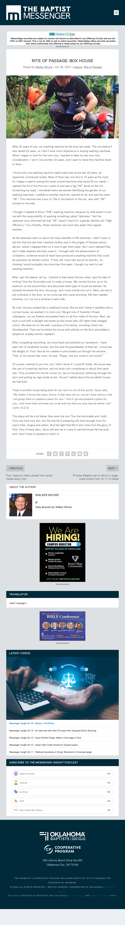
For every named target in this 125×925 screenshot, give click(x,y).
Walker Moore (44, 67)
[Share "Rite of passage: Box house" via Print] (86, 454)
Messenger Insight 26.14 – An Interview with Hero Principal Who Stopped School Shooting (52, 730)
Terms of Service (99, 896)
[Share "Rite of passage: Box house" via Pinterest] (67, 454)
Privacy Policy (76, 896)
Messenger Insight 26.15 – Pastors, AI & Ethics (31, 723)
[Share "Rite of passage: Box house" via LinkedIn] (74, 454)
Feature (77, 67)
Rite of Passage (93, 67)
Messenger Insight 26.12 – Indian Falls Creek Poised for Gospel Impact (43, 744)
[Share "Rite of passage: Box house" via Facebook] (49, 454)
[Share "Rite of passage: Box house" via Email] (80, 454)
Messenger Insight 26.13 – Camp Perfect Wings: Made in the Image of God (45, 737)
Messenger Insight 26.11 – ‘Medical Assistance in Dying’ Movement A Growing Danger (50, 752)
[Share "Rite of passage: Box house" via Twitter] (55, 454)
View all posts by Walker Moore (53, 507)
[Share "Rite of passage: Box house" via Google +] (61, 454)
